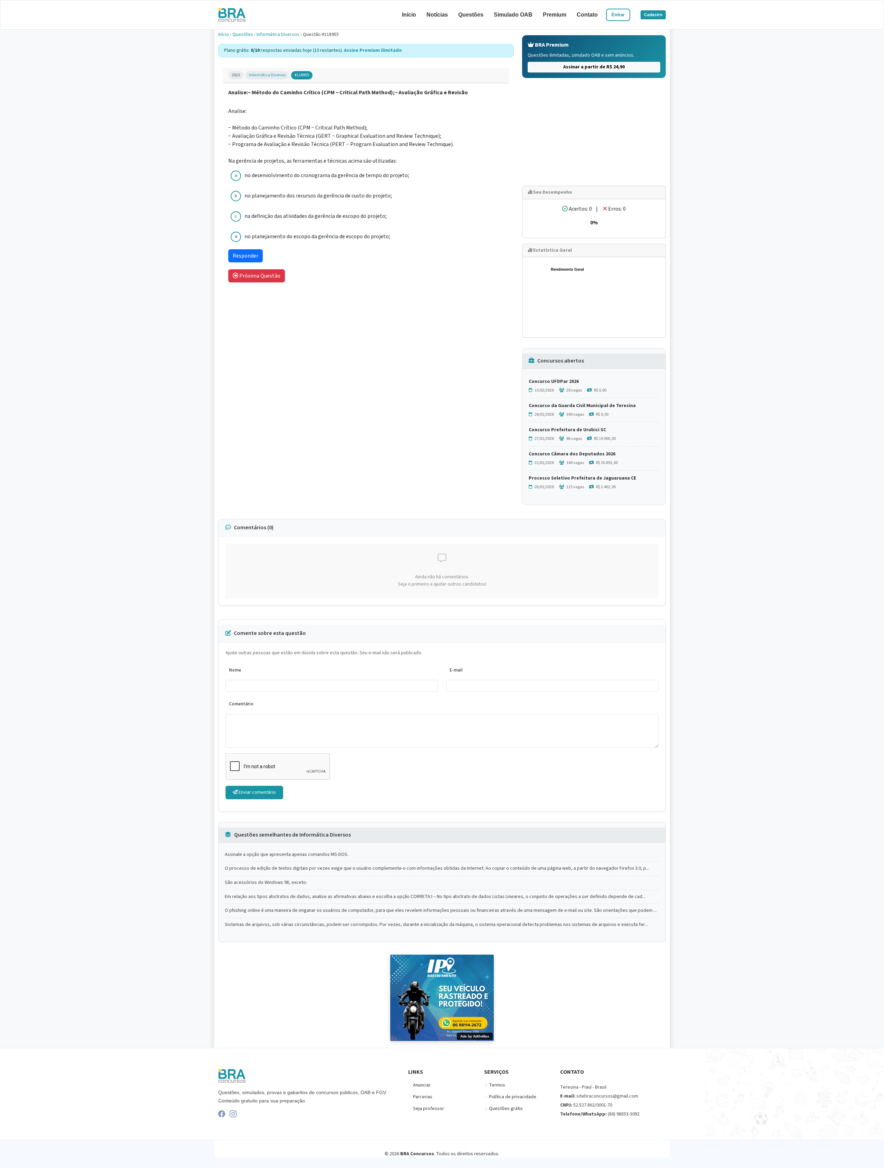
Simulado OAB (513, 15)
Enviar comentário (257, 792)
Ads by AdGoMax (474, 1036)
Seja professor (428, 1108)
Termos (497, 1085)
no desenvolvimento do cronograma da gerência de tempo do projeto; (326, 175)
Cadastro (653, 14)
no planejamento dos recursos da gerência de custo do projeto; (318, 196)
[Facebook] (221, 1113)
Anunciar (422, 1085)
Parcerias (422, 1096)
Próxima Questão (259, 276)
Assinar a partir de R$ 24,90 (594, 67)
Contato (587, 15)
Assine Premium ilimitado (373, 50)
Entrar (618, 14)
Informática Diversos (278, 34)
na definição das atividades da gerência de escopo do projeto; (315, 216)
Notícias (437, 15)
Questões (470, 15)
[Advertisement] (594, 132)
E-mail (456, 670)
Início (409, 15)
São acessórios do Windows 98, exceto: (266, 882)
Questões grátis (506, 1108)
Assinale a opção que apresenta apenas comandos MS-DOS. (286, 854)
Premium (554, 15)
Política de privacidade (512, 1096)
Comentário (241, 704)
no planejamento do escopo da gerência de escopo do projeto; (317, 236)
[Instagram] (233, 1113)
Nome (235, 670)
